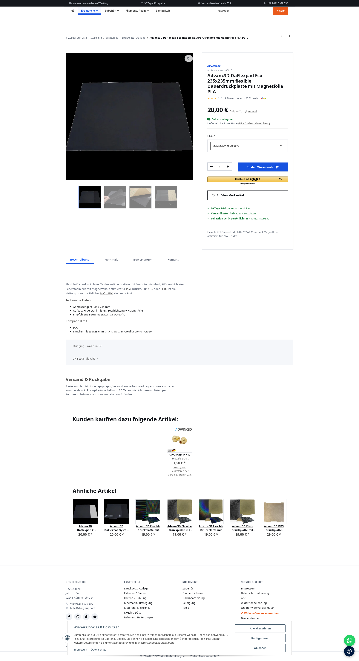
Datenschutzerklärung (255, 593)
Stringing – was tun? (85, 346)
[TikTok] (86, 616)
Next (280, 520)
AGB (243, 598)
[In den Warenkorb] (69, 48)
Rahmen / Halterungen (138, 617)
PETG (163, 289)
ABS (150, 289)
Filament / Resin (192, 593)
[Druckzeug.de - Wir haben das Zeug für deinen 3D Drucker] (73, 11)
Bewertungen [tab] (143, 259)
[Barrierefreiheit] (349, 651)
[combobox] (247, 146)
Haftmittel (106, 293)
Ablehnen (260, 648)
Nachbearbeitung (193, 598)
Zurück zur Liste (77, 37)
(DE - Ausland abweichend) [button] (254, 123)
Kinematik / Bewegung (138, 603)
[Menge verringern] (211, 166)
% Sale (280, 10)
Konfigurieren (260, 638)
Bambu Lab (163, 10)
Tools (185, 607)
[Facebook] (69, 616)
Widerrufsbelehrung (254, 603)
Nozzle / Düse (132, 612)
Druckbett (111, 331)
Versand (252, 111)
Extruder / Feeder (135, 593)
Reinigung (189, 603)
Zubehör (187, 588)
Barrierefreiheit (250, 618)
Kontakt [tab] (173, 259)
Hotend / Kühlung (135, 598)
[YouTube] (94, 616)
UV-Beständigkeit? (84, 358)
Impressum (80, 649)
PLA (128, 289)
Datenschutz (98, 649)
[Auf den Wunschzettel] (189, 58)
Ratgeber (223, 10)
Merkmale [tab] (111, 259)
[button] (247, 181)
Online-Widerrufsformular (257, 607)
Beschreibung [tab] (80, 259)
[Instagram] (77, 616)
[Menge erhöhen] (228, 166)
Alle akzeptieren (260, 628)
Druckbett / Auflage (136, 588)
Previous (79, 520)
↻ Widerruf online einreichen (260, 613)
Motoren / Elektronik (137, 607)
